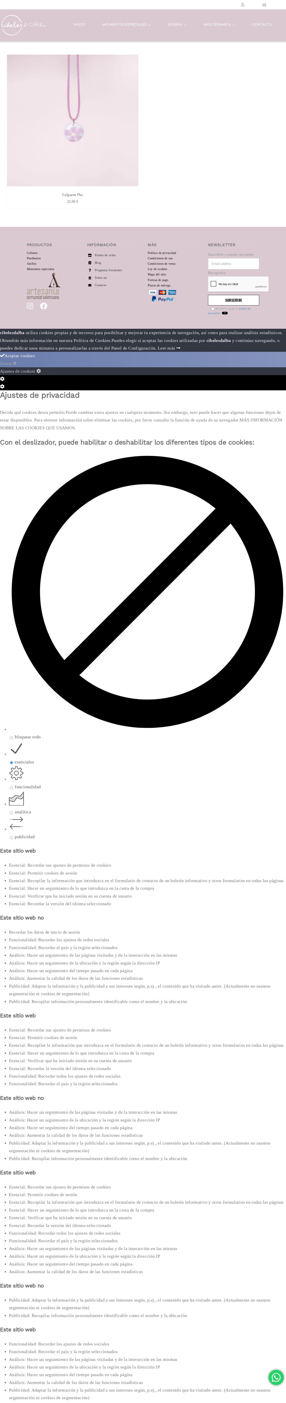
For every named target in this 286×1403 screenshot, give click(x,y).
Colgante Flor (72, 195)
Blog (98, 262)
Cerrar (6, 363)
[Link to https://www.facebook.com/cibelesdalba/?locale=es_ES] (43, 305)
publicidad (25, 836)
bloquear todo (28, 736)
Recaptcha (216, 273)
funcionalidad (28, 786)
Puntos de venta (105, 255)
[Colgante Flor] (72, 122)
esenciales (24, 761)
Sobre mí (101, 277)
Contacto (100, 285)
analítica (23, 811)
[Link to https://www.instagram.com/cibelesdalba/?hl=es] (30, 305)
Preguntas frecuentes (108, 270)
